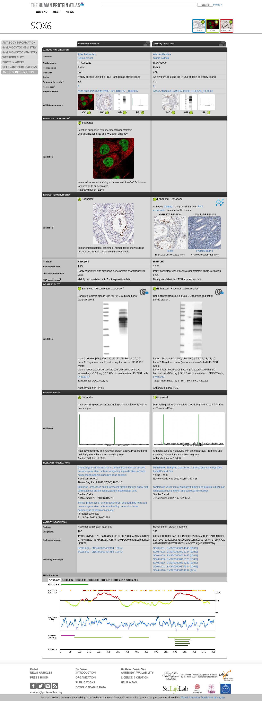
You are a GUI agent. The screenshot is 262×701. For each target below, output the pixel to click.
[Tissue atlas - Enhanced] (199, 20)
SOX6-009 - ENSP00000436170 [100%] (175, 559)
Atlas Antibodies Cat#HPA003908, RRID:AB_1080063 (183, 91)
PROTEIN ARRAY (13, 62)
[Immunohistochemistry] (104, 102)
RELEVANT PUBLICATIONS (19, 67)
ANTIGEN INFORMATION (18, 72)
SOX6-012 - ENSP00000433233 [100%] (175, 562)
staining (168, 206)
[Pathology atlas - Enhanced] (226, 20)
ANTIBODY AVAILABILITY (137, 672)
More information (190, 697)
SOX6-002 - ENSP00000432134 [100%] (100, 548)
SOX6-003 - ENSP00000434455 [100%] (100, 551)
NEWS (70, 11)
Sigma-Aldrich (86, 58)
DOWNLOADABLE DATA (91, 687)
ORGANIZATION (86, 677)
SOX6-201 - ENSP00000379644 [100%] (175, 566)
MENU (43, 11)
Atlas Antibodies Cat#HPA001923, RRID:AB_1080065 (108, 91)
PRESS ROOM (39, 677)
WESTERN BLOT (13, 57)
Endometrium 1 (204, 251)
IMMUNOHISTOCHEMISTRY (19, 52)
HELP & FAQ (129, 682)
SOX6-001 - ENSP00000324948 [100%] (175, 548)
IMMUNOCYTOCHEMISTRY (19, 47)
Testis (170, 251)
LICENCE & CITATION (134, 677)
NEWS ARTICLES (41, 672)
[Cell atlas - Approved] (213, 20)
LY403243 (83, 377)
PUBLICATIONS (85, 682)
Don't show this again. (213, 697)
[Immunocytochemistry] (86, 102)
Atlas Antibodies (87, 54)
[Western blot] (122, 102)
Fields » (217, 4)
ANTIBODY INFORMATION (18, 42)
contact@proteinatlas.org (46, 692)
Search (205, 5)
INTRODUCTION (86, 672)
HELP (56, 11)
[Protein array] (140, 102)
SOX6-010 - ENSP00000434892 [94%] (174, 570)
